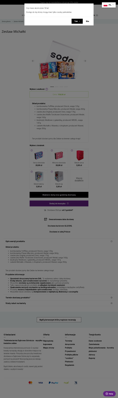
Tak (76, 21)
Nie (87, 21)
